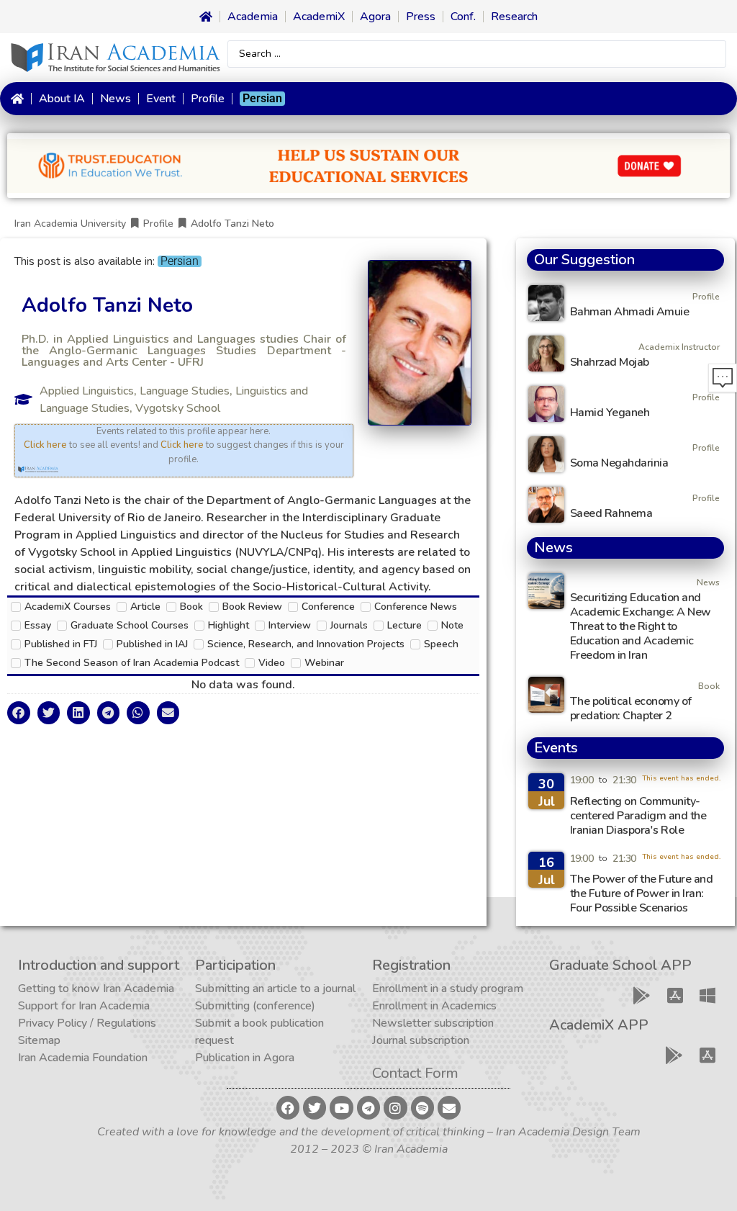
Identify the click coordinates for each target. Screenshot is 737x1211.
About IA (62, 99)
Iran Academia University (70, 223)
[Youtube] (341, 1107)
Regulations (126, 1023)
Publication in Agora (244, 1058)
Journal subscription (420, 1040)
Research (514, 16)
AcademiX (319, 16)
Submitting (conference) (255, 1006)
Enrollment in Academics (434, 1006)
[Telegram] (368, 1107)
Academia (252, 16)
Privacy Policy (52, 1023)
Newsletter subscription (433, 1023)
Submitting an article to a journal (275, 988)
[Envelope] (449, 1107)
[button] (18, 712)
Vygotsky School (177, 408)
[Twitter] (314, 1107)
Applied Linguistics (87, 391)
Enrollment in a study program (447, 988)
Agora (375, 16)
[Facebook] (287, 1107)
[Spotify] (422, 1107)
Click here (45, 444)
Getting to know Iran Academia (96, 988)
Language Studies (185, 391)
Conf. (463, 16)
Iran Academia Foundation (83, 1058)
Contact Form (415, 1073)
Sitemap (39, 1040)
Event (161, 99)
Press (420, 16)
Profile (208, 99)
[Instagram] (395, 1107)
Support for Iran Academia (84, 1006)
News (115, 99)
